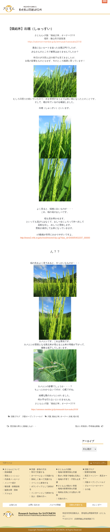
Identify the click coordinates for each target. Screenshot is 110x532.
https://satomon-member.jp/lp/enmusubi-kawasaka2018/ (55, 41)
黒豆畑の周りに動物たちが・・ (23, 426)
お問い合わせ (34, 505)
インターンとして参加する (42, 493)
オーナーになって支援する (42, 476)
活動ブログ (15, 416)
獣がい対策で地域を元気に (69, 476)
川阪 (49, 416)
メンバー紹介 (10, 483)
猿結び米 (56, 416)
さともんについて (12, 469)
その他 (87, 489)
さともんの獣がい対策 (67, 486)
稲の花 (76, 416)
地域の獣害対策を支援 (67, 472)
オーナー (64, 416)
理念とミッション (12, 476)
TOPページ (7, 463)
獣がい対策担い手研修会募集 (87, 426)
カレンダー (97, 505)
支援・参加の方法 (38, 469)
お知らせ (13, 505)
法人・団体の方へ (38, 496)
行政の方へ (62, 499)
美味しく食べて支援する (41, 479)
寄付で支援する (37, 472)
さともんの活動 (64, 469)
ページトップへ (99, 463)
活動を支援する (75, 505)
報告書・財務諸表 (12, 486)
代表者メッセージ (12, 479)
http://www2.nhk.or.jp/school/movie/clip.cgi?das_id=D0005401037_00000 (55, 238)
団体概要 (8, 472)
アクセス (8, 493)
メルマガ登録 (55, 505)
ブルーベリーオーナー (94, 486)
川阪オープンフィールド (32, 416)
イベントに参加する (39, 483)
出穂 (70, 416)
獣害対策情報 (90, 472)
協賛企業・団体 (11, 490)
